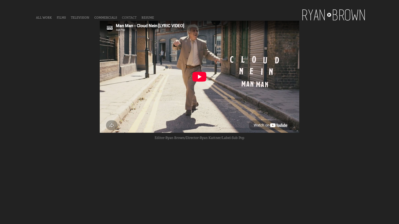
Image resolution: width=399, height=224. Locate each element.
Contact (129, 17)
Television (80, 17)
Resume (148, 17)
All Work (44, 17)
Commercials (105, 17)
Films (61, 17)
